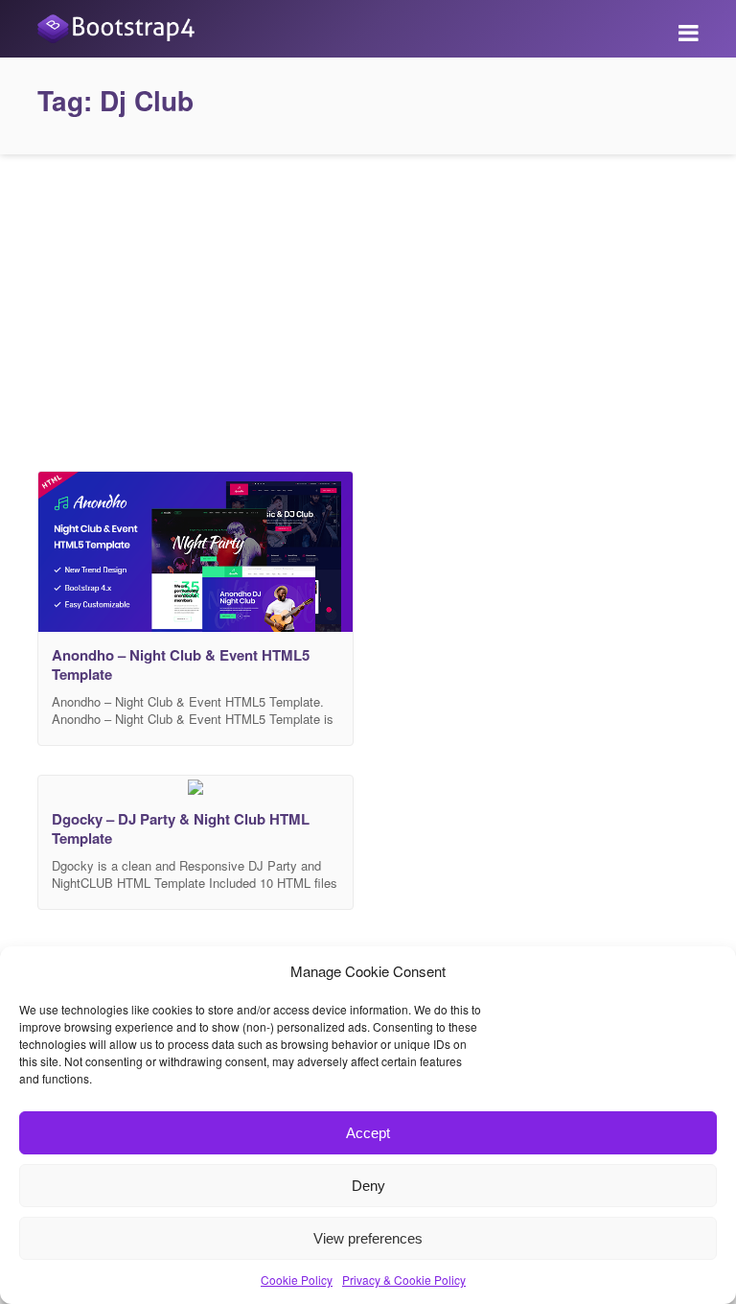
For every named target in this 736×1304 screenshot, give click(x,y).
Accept (368, 1133)
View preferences (368, 1238)
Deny (368, 1185)
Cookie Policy (297, 1279)
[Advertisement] (368, 308)
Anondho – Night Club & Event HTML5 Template (181, 664)
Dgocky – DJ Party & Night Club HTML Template (181, 828)
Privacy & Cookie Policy (404, 1279)
